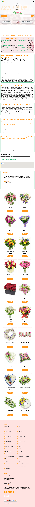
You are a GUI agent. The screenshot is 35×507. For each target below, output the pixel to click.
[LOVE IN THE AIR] (24, 266)
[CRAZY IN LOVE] (24, 311)
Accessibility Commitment (24, 456)
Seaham (25, 157)
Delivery (6, 461)
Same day (7, 35)
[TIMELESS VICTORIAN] (24, 198)
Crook (8, 159)
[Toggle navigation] (33, 1)
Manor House (3, 156)
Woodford (18, 157)
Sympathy (31, 35)
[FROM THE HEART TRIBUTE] (10, 380)
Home (17, 3)
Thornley (11, 157)
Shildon (14, 156)
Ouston (20, 156)
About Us (17, 5)
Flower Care (21, 461)
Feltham (8, 157)
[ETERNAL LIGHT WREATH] (24, 402)
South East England (22, 443)
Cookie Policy (7, 458)
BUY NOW (10, 210)
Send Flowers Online (9, 453)
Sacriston (15, 159)
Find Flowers (33, 16)
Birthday (3, 35)
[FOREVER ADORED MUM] (24, 334)
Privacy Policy (21, 453)
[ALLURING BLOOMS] (10, 266)
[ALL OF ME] (10, 289)
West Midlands (21, 439)
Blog (17, 7)
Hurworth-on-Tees (4, 159)
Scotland (20, 448)
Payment (7, 466)
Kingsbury (11, 156)
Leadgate (14, 157)
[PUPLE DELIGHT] (24, 221)
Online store (4, 16)
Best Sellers (27, 35)
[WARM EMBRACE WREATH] (10, 334)
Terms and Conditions (9, 456)
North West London (9, 436)
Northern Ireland (8, 451)
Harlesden (11, 159)
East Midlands (7, 439)
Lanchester (24, 156)
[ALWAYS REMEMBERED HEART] (10, 357)
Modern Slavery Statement (24, 463)
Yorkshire (20, 446)
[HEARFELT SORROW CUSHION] (24, 357)
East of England (8, 441)
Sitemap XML (6, 503)
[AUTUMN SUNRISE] (24, 243)
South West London (22, 434)
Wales (6, 448)
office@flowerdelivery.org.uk (11, 484)
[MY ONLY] (10, 311)
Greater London (22, 436)
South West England (9, 446)
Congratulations (20, 35)
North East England (22, 441)
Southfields (28, 156)
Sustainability (7, 468)
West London (21, 429)
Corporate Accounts (22, 458)
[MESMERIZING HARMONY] (10, 221)
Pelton (29, 157)
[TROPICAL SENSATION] (10, 243)
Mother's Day (13, 35)
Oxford (17, 156)
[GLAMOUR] (10, 198)
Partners (10, 503)
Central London (8, 429)
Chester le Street (3, 157)
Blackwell (22, 157)
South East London (8, 434)
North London (8, 431)
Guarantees (7, 463)
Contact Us (17, 9)
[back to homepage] (3, 1)
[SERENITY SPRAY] (10, 402)
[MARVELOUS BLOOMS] (24, 289)
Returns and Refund (22, 466)
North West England (9, 443)
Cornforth (7, 156)
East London (21, 431)
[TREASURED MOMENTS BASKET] (24, 380)
